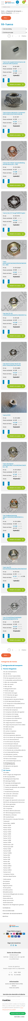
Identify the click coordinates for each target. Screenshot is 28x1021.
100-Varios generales (9, 804)
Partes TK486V (7, 853)
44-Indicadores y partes (10, 754)
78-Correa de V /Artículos (10, 793)
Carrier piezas (7, 879)
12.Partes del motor (8, 705)
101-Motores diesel (8, 806)
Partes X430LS (7, 870)
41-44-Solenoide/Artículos (11, 752)
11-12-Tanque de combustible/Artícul (13, 703)
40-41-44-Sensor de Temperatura (13, 737)
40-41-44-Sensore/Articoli (11, 739)
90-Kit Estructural (8, 798)
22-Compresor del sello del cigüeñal (13, 712)
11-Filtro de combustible (10, 682)
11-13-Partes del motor (9, 697)
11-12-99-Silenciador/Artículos (11, 701)
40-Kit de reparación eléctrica (12, 735)
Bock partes (6, 883)
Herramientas (7, 896)
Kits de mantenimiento (10, 672)
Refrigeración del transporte (13, 11)
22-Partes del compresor (10, 710)
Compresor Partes (8, 874)
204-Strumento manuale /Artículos (13, 819)
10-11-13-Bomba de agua (10, 695)
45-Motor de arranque (9, 758)
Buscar (26, 7)
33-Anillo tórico (7, 729)
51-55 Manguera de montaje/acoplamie (9, 763)
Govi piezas (6, 881)
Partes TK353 (7, 832)
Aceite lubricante (8, 902)
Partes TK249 (7, 830)
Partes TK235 (7, 825)
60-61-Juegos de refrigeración (12, 774)
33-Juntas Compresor (9, 731)
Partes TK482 (7, 849)
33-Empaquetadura (9, 733)
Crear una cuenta (14, 988)
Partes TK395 (7, 842)
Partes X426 (6, 863)
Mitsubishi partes (8, 892)
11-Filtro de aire (7, 686)
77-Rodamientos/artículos (11, 791)
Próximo (24, 36)
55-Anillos (6, 772)
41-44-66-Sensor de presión (11, 741)
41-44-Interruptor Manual (10, 744)
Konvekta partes (8, 890)
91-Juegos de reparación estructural (13, 800)
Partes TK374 (7, 836)
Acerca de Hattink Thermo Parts (14, 984)
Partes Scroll (6, 872)
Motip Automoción (8, 900)
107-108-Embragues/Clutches (11, 813)
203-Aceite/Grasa (8, 817)
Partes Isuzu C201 (8, 844)
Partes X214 (6, 857)
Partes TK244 (7, 827)
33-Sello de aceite (8, 727)
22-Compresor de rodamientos (12, 718)
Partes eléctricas (8, 898)
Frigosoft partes (7, 885)
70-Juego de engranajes (10, 785)
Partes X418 (6, 859)
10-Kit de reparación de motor (12, 678)
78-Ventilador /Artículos (10, 796)
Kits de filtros (7, 674)
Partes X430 (6, 868)
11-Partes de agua (8, 691)
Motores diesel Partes (9, 876)
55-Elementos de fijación (10, 766)
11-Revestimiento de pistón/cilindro (13, 699)
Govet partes (7, 888)
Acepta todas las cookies (17, 1013)
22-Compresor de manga (10, 714)
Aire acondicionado (8, 911)
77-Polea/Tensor (8, 789)
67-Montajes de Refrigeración (12, 783)
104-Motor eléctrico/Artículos (11, 810)
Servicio (14, 986)
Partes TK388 (7, 840)
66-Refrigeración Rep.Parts (11, 779)
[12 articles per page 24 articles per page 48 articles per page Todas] (14, 32)
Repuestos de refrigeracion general (13, 904)
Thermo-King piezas (6, 13)
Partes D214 (6, 855)
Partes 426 (6, 861)
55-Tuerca (6, 770)
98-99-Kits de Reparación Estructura (13, 802)
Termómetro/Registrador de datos (13, 894)
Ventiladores (6, 908)
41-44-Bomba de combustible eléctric (14, 750)
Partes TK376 (7, 838)
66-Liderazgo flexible (9, 781)
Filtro (5, 18)
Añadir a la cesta (15, 84)
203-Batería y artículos (10, 815)
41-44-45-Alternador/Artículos (12, 746)
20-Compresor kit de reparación (12, 708)
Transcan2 (6, 821)
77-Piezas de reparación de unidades (14, 787)
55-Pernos (6, 768)
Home (2, 11)
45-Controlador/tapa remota (12, 761)
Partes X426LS (7, 866)
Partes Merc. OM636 (9, 823)
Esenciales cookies (19, 1017)
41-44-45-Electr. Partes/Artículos (13, 756)
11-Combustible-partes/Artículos (12, 680)
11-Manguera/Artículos (9, 688)
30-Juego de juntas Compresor (12, 722)
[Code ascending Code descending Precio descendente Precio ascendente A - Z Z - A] (14, 29)
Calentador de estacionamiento (12, 913)
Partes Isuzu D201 (8, 846)
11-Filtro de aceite (8, 684)
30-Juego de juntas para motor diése (14, 725)
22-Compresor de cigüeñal (11, 716)
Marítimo (5, 916)
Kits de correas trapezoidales (11, 676)
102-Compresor (7, 808)
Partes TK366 (7, 834)
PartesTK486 (7, 851)
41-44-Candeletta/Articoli (11, 748)
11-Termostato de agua (10, 693)
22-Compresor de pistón (10, 720)
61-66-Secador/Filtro (9, 777)
